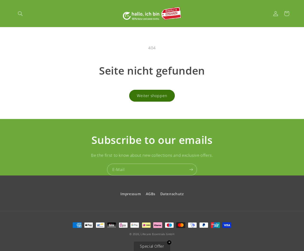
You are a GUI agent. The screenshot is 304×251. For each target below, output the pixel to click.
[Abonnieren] (191, 169)
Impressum (130, 193)
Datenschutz (172, 193)
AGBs (151, 193)
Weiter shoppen (152, 95)
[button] (20, 13)
